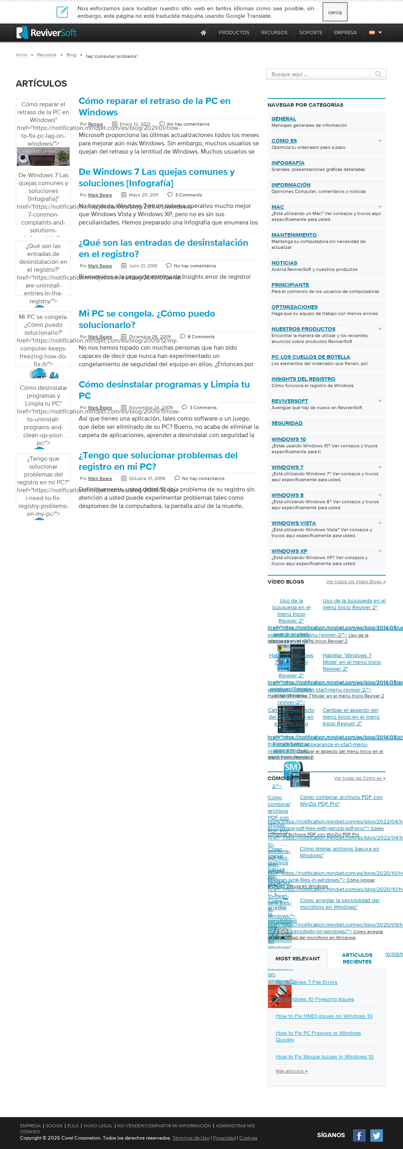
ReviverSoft (290, 401)
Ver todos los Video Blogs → (356, 581)
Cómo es (284, 141)
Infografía (288, 163)
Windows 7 (287, 467)
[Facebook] (359, 1141)
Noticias (284, 263)
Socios (54, 1126)
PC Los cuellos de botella (311, 357)
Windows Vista (294, 523)
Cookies (248, 1138)
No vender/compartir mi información (164, 1126)
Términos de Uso (190, 1138)
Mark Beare (100, 195)
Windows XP (289, 551)
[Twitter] (376, 1141)
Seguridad (287, 423)
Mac (278, 207)
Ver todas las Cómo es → (360, 778)
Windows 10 (289, 439)
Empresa (30, 1126)
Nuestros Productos (303, 329)
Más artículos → (292, 1071)
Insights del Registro (303, 379)
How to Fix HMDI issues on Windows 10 (324, 1016)
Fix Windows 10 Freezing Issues (315, 999)
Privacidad (224, 1138)
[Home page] (203, 32)
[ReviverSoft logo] (46, 32)
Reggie (95, 124)
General (284, 119)
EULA (73, 1126)
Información (291, 185)
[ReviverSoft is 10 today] (186, 32)
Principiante (290, 285)
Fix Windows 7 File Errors (307, 982)
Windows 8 (287, 495)
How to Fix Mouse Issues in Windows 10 (325, 1056)
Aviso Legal (98, 1126)
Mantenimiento (294, 235)
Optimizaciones (295, 307)
